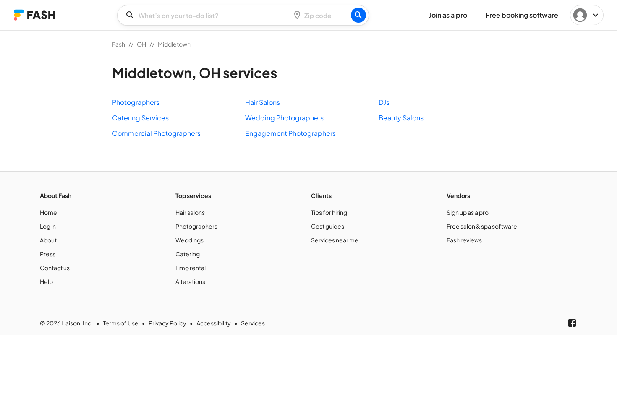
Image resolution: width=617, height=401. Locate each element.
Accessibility (213, 323)
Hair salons (190, 212)
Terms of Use (121, 323)
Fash (118, 44)
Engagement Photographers (290, 133)
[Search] (358, 15)
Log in (48, 226)
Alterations (190, 281)
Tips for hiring (329, 212)
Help (46, 281)
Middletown (174, 44)
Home (48, 212)
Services (253, 323)
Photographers (135, 102)
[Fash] (34, 15)
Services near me (334, 240)
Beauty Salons (401, 117)
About (48, 240)
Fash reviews (464, 240)
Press (47, 254)
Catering (187, 254)
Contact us (55, 267)
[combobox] (205, 15)
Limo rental (190, 267)
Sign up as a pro (468, 212)
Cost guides (327, 226)
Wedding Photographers (284, 117)
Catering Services (140, 117)
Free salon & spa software (482, 226)
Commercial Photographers (156, 133)
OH (141, 44)
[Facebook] (572, 323)
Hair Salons (262, 102)
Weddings (189, 240)
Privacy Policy (167, 323)
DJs (384, 102)
